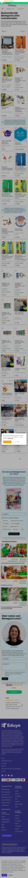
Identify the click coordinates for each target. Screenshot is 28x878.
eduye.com (10, 438)
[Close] (25, 434)
